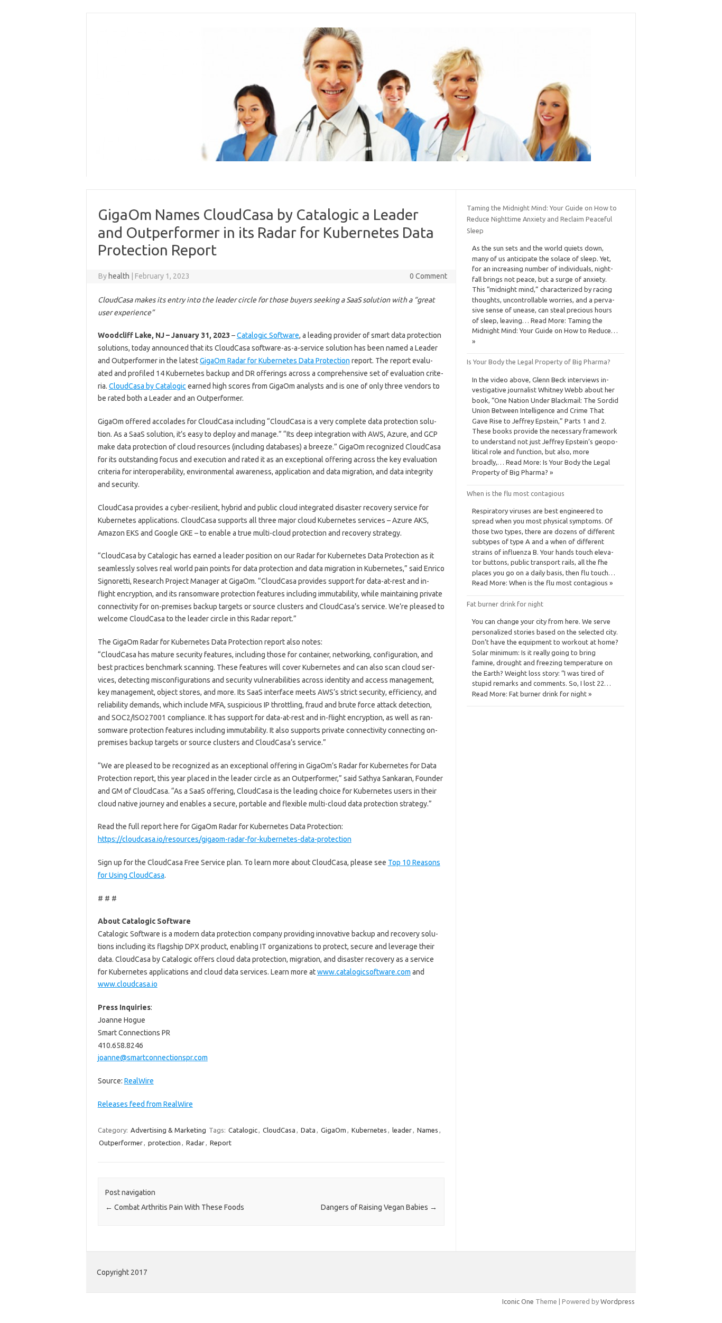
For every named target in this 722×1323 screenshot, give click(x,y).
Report (221, 1142)
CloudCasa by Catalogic (147, 386)
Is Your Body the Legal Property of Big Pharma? (538, 361)
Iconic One (518, 1301)
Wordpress (617, 1301)
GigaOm (333, 1130)
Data (308, 1130)
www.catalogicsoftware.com (364, 972)
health (118, 276)
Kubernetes (369, 1130)
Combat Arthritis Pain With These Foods (174, 1207)
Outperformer (121, 1142)
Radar (195, 1142)
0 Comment (428, 276)
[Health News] (343, 158)
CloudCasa (279, 1130)
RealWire (139, 1081)
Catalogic (242, 1130)
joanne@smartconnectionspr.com (153, 1057)
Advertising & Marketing (168, 1130)
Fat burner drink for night (505, 604)
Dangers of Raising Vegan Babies (379, 1207)
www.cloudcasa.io (128, 984)
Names (427, 1130)
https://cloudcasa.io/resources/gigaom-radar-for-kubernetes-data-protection (224, 839)
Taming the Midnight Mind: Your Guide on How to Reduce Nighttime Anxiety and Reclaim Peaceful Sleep (542, 219)
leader (402, 1130)
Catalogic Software (268, 335)
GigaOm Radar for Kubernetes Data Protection (275, 360)
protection (164, 1142)
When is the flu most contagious (515, 493)
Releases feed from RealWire (145, 1104)
